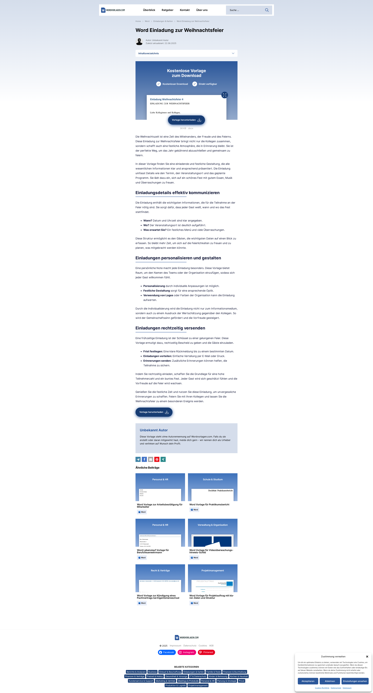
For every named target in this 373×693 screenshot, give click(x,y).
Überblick (149, 10)
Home (138, 21)
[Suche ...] (267, 10)
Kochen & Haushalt (239, 676)
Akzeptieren (308, 681)
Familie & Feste (213, 672)
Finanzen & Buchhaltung (234, 672)
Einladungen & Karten (163, 21)
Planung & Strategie (226, 681)
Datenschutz (336, 688)
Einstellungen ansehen (355, 681)
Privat (241, 681)
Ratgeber (167, 10)
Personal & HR (208, 681)
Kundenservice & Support (141, 681)
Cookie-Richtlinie (322, 688)
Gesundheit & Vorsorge (176, 676)
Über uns (202, 10)
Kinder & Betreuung (218, 676)
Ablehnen (330, 681)
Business (152, 672)
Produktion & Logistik (176, 685)
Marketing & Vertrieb (165, 681)
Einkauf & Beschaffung (170, 672)
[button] (367, 656)
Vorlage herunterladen (184, 119)
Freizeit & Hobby (155, 676)
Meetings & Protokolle (188, 681)
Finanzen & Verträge (134, 676)
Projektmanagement (198, 685)
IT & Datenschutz (198, 676)
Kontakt (185, 10)
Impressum (347, 688)
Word (147, 21)
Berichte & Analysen (136, 672)
